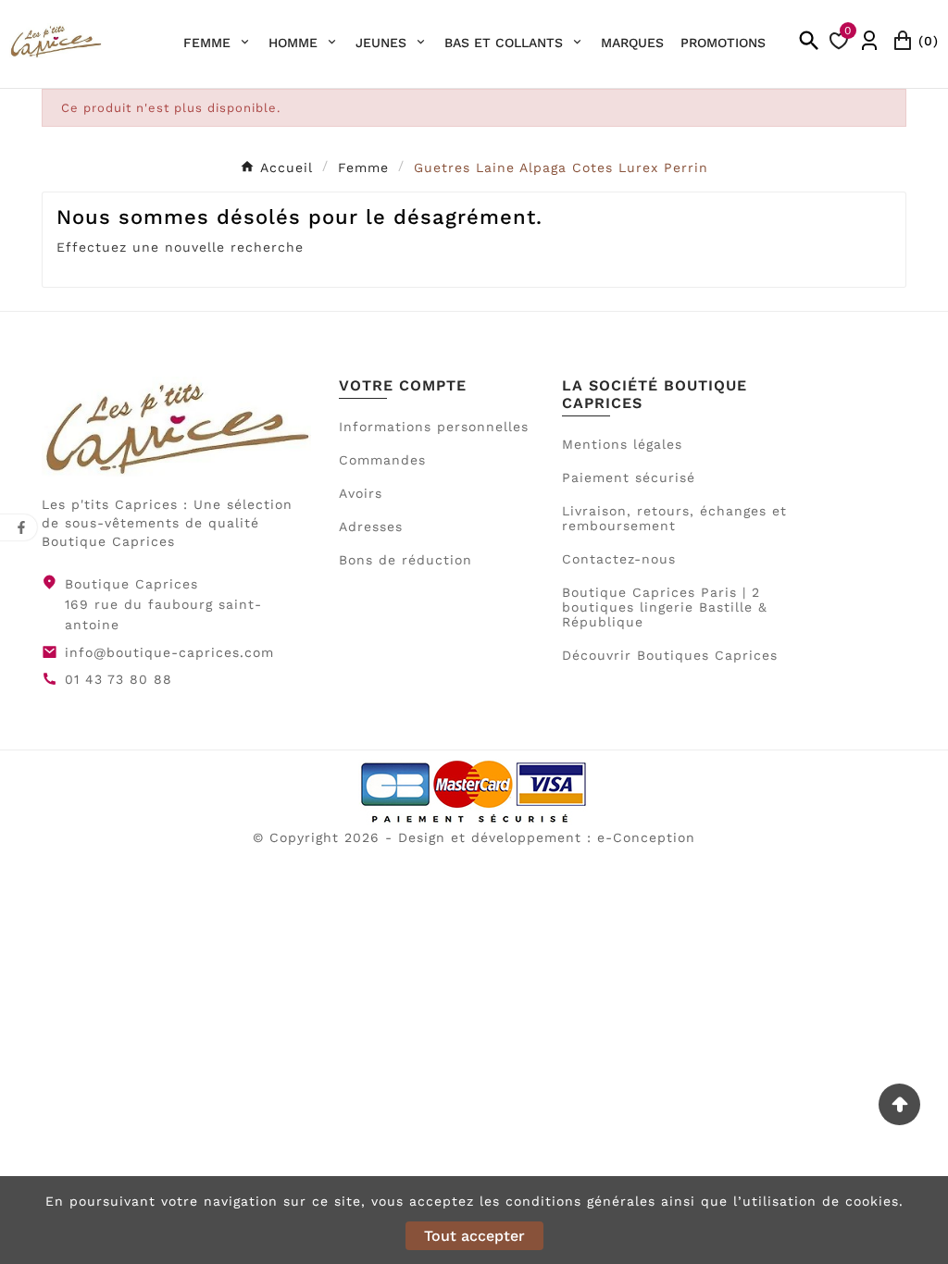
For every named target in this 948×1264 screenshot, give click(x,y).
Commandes (382, 459)
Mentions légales (622, 444)
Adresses (371, 526)
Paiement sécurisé (628, 477)
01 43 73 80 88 (118, 679)
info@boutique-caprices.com (169, 652)
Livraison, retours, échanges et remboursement (674, 518)
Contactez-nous (619, 558)
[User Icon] (869, 41)
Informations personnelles (434, 426)
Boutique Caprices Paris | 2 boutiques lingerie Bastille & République (664, 607)
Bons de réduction (405, 559)
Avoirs (360, 493)
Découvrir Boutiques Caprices (670, 655)
